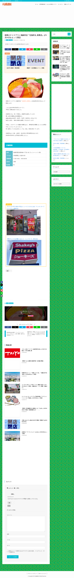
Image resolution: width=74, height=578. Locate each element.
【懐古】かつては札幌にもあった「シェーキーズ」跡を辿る (22, 239)
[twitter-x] (65, 1)
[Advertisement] (37, 18)
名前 (8, 534)
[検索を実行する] (69, 34)
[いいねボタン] (7, 271)
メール (8, 539)
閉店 (7, 40)
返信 (9, 505)
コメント (9, 515)
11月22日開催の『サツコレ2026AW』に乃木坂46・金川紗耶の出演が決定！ (61, 149)
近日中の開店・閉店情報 (58, 143)
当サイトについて (42, 573)
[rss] (69, 1)
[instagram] (67, 1)
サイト (8, 545)
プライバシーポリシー (32, 573)
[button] (8, 49)
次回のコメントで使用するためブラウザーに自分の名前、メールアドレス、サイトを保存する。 (26, 551)
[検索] (71, 1)
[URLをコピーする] (44, 49)
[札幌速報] (7, 4)
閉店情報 (10, 40)
